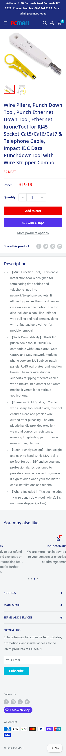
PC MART (10, 171)
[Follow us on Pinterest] (20, 701)
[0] (59, 23)
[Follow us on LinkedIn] (27, 701)
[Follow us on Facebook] (6, 701)
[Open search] (45, 23)
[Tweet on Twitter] (52, 246)
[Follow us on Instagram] (13, 701)
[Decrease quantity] (22, 197)
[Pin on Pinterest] (45, 246)
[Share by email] (59, 246)
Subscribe (16, 671)
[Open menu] (5, 22)
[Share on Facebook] (38, 246)
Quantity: (10, 197)
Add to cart (33, 211)
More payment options (33, 233)
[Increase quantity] (42, 197)
